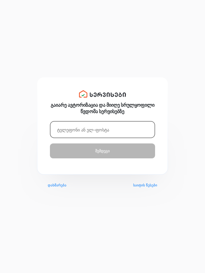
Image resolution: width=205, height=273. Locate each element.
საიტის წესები (145, 185)
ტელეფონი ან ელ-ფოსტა (83, 130)
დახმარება (57, 185)
